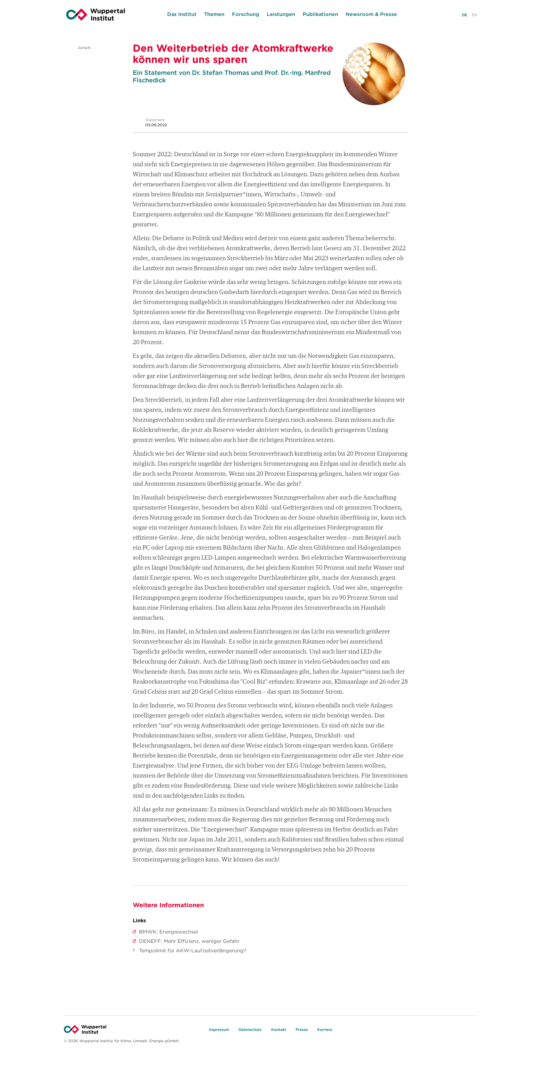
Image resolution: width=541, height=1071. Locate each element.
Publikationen (320, 14)
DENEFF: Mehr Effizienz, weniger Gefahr (189, 941)
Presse (302, 1029)
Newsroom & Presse (371, 14)
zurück (83, 47)
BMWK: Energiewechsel (168, 932)
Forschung (245, 14)
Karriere (324, 1029)
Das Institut (182, 14)
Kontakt (278, 1029)
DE (464, 15)
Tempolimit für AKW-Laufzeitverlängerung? (192, 950)
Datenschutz (250, 1029)
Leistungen (281, 14)
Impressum (219, 1029)
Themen (214, 14)
